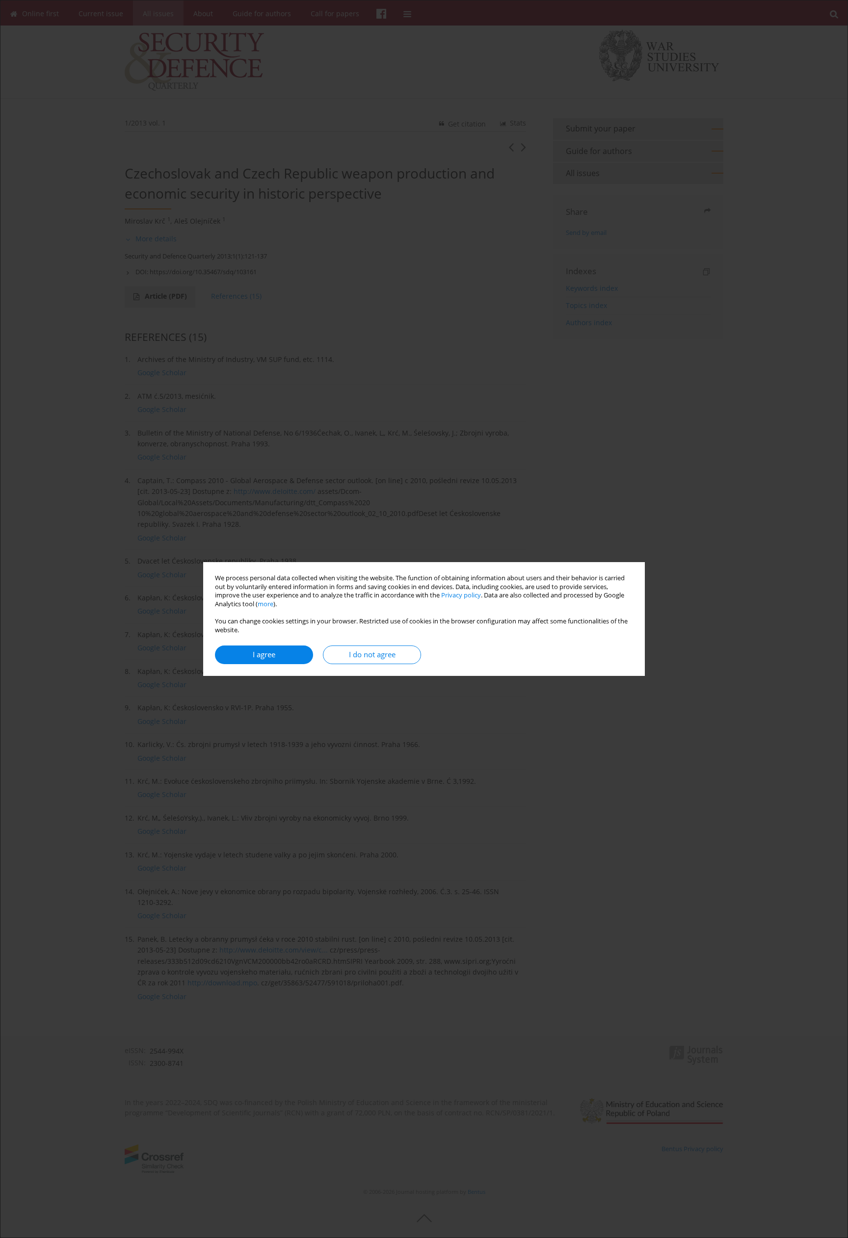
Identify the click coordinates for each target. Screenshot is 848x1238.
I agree (264, 654)
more (265, 604)
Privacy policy (461, 595)
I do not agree (372, 654)
